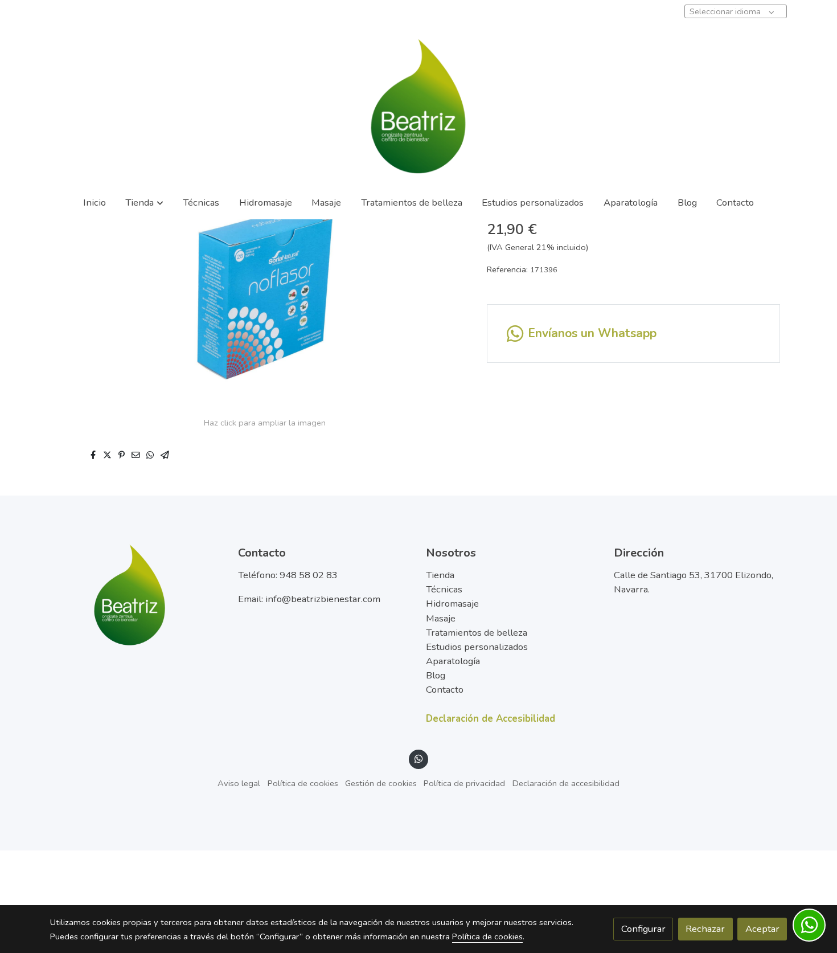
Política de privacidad (464, 783)
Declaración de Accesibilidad (490, 718)
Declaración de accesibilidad (565, 783)
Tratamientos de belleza (476, 632)
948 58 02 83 (309, 575)
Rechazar (705, 928)
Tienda (440, 575)
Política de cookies (303, 783)
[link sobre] (136, 594)
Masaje (441, 618)
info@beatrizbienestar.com (322, 599)
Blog (435, 675)
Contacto (444, 689)
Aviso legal (239, 783)
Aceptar (762, 928)
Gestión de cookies (381, 783)
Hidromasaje (452, 603)
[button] (144, 202)
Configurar (643, 928)
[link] (418, 106)
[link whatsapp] (418, 758)
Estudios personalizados (477, 646)
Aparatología (453, 661)
